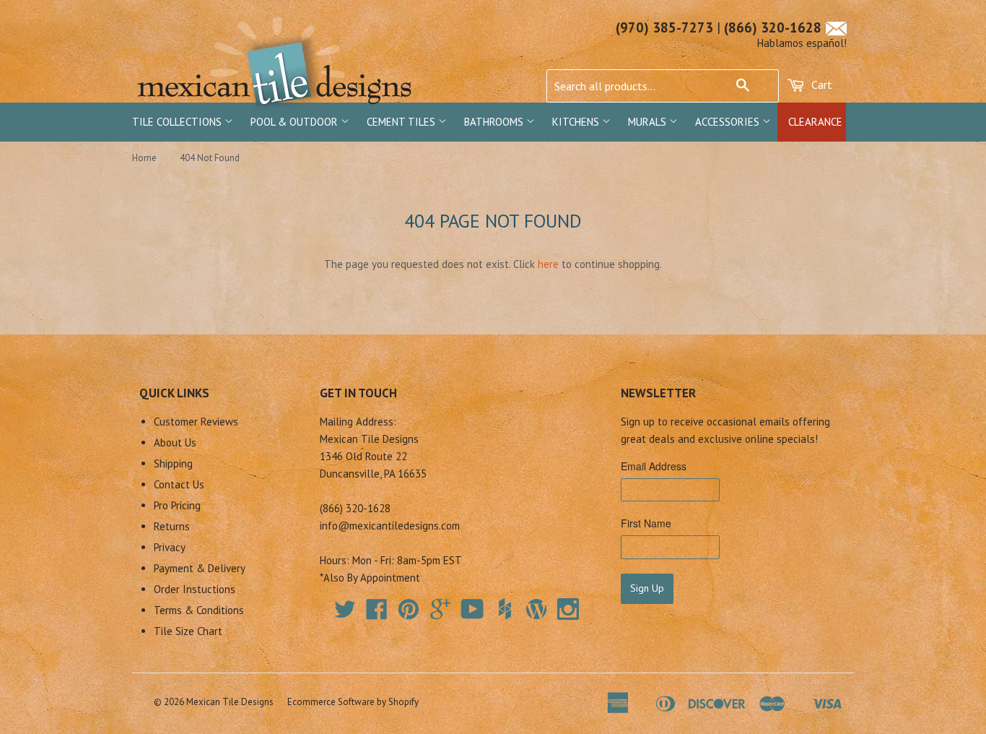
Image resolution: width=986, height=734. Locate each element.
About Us (175, 442)
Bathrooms (495, 122)
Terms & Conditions (199, 610)
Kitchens (577, 122)
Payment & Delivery (199, 568)
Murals (648, 122)
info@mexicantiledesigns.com (390, 525)
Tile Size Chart (188, 631)
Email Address (653, 466)
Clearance (815, 122)
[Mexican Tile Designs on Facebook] (377, 614)
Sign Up (647, 588)
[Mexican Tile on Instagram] (568, 609)
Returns (172, 526)
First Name (646, 523)
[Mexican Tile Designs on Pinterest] (408, 614)
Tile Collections (178, 122)
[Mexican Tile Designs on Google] (440, 614)
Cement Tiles (402, 122)
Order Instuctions (194, 589)
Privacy (170, 547)
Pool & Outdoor (295, 122)
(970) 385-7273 (664, 27)
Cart (820, 84)
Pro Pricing (177, 505)
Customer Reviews (196, 421)
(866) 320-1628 (772, 27)
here (548, 264)
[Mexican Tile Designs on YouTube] (472, 614)
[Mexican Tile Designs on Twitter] (345, 614)
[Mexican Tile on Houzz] (504, 609)
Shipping (173, 463)
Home (144, 158)
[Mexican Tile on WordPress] (536, 609)
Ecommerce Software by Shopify (353, 702)
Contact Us (179, 484)
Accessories (728, 122)
